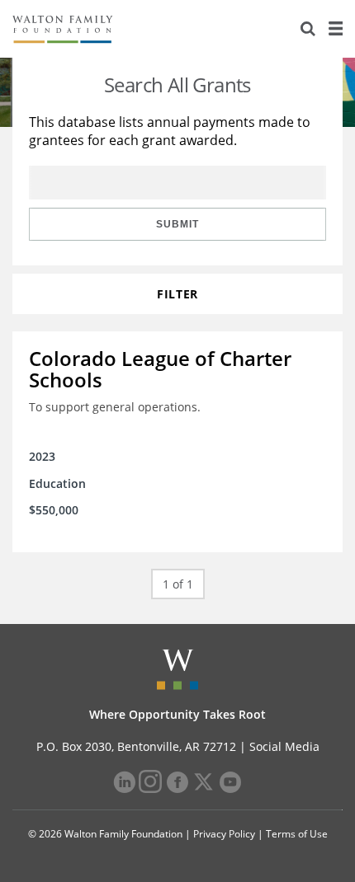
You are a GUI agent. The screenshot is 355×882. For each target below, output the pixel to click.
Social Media (284, 746)
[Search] (308, 28)
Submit (177, 224)
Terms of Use (297, 834)
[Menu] (335, 28)
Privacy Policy (224, 834)
